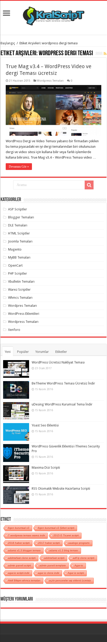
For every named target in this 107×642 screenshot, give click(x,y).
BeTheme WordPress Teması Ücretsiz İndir (63, 383)
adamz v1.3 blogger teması (24, 550)
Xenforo (14, 330)
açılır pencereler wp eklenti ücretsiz (70, 580)
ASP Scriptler (17, 209)
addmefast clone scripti (22, 558)
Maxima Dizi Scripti (46, 467)
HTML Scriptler (19, 233)
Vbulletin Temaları (21, 281)
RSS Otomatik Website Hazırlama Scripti (61, 488)
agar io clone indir (48, 573)
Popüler (23, 352)
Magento (15, 249)
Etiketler (61, 352)
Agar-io (79, 565)
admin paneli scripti (19, 565)
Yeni (8, 352)
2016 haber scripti (19, 542)
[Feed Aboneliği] (105, 54)
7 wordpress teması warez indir (26, 535)
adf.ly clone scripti (83, 558)
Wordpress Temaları (50, 80)
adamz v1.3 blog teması (63, 550)
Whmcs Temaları (20, 297)
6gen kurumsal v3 (18, 527)
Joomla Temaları (20, 241)
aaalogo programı (79, 542)
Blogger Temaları (21, 217)
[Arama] (89, 185)
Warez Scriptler (19, 289)
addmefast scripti (54, 558)
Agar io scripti (76, 573)
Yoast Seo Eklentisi (45, 425)
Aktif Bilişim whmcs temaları (24, 580)
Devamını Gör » (19, 166)
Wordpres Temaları (22, 306)
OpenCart (15, 265)
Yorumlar (42, 352)
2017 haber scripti (49, 542)
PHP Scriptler (17, 273)
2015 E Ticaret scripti (66, 535)
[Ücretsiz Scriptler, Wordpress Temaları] (54, 15)
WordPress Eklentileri (23, 314)
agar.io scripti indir (18, 573)
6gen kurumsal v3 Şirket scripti (56, 527)
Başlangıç (8, 43)
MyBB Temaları (19, 257)
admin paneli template (52, 565)
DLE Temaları (17, 225)
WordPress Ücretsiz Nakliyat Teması (58, 362)
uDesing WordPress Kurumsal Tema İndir (62, 404)
